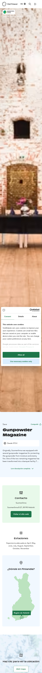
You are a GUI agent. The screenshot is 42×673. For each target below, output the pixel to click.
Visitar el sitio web (21, 514)
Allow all (21, 355)
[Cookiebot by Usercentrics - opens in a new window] (29, 310)
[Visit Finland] (9, 4)
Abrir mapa (21, 669)
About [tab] (34, 316)
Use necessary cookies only (21, 361)
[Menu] (35, 4)
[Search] (30, 4)
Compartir (34, 424)
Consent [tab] (7, 316)
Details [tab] (21, 316)
